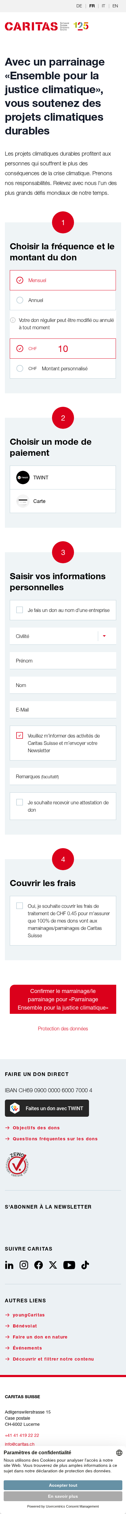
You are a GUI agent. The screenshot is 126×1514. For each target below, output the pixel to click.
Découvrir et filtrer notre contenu (53, 1359)
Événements (27, 1348)
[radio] (63, 477)
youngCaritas (29, 1315)
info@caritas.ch (20, 1444)
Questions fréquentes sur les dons (55, 1139)
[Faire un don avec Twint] (47, 1108)
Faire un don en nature (40, 1337)
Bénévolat (25, 1326)
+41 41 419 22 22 (22, 1435)
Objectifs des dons (36, 1128)
